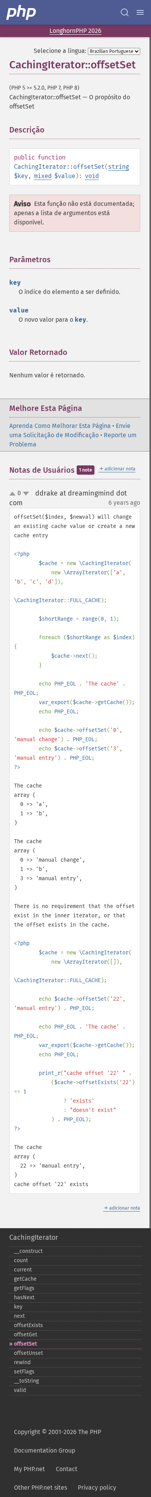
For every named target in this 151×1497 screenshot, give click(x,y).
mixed (42, 176)
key (18, 1307)
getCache (25, 1279)
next (19, 1316)
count (21, 1260)
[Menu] (140, 12)
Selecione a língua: (60, 50)
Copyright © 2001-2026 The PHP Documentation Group (57, 1441)
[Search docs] (124, 12)
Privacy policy (97, 1487)
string (118, 166)
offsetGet (25, 1334)
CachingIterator (33, 1237)
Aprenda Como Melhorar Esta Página (60, 425)
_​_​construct (28, 1251)
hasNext (24, 1297)
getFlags (24, 1288)
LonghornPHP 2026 (75, 30)
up (13, 494)
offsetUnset (28, 1353)
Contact (66, 1469)
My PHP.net (29, 1469)
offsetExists (28, 1325)
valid (20, 1390)
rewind (22, 1362)
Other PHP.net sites (40, 1487)
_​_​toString (26, 1381)
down (26, 494)
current (23, 1269)
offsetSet (25, 1344)
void (92, 176)
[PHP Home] (21, 12)
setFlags (24, 1371)
